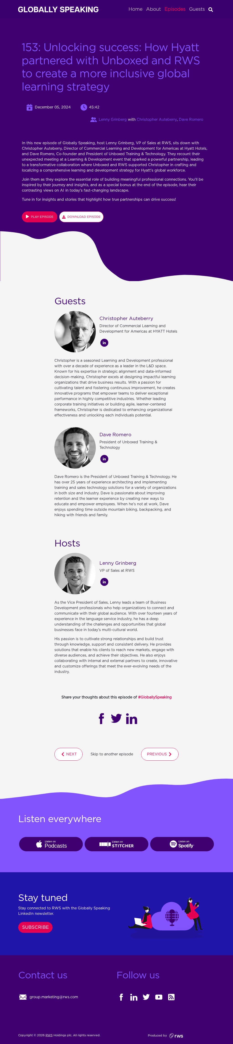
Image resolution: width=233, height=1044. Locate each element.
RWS (49, 1035)
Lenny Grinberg (113, 119)
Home (135, 9)
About (153, 9)
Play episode (41, 216)
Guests (197, 9)
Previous (157, 754)
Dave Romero (191, 119)
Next (71, 754)
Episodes (175, 9)
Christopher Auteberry (157, 119)
